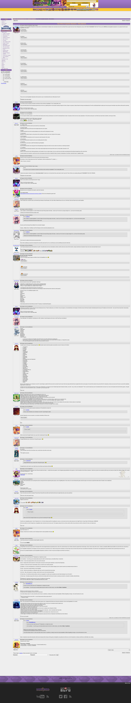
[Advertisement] (65, 15)
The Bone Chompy (16, 448)
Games (50, 6)
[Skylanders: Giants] (81, 9)
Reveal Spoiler (24, 30)
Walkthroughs (42, 6)
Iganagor (16, 639)
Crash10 (16, 406)
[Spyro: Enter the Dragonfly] (53, 9)
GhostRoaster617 (16, 245)
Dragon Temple (6, 43)
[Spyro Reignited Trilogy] (34, 9)
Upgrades (3, 60)
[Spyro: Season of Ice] (46, 9)
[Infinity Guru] (65, 689)
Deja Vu (16, 123)
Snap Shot (16, 498)
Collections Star (5, 59)
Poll (6, 70)
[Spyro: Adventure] (56, 9)
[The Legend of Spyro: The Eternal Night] (72, 9)
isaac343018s (16, 280)
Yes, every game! (6, 74)
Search (3, 22)
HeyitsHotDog (16, 230)
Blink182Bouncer (16, 555)
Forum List (4, 20)
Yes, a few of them (6, 77)
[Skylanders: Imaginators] (93, 9)
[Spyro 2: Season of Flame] (50, 9)
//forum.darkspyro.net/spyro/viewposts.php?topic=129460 (30, 193)
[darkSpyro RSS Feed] (47, 696)
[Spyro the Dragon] (37, 9)
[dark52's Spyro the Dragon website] (49, 3)
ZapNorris (16, 209)
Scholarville (5, 36)
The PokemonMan (16, 25)
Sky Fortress (5, 38)
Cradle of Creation (6, 33)
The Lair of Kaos (6, 46)
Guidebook (56, 6)
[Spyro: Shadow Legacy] (65, 9)
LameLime (16, 112)
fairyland (16, 343)
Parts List (3, 61)
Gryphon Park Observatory (5, 51)
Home (35, 6)
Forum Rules (4, 23)
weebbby (16, 327)
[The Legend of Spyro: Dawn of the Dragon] (75, 9)
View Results (3, 83)
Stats (3, 63)
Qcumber (16, 538)
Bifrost (16, 102)
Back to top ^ (128, 683)
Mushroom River (6, 34)
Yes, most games (6, 75)
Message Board (5, 68)
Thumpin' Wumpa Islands (6, 53)
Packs (3, 65)
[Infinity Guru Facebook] (65, 696)
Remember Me (71, 6)
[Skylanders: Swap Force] (84, 9)
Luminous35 (16, 199)
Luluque (16, 582)
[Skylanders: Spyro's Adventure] (78, 9)
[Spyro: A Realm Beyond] (96, 9)
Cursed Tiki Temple (6, 55)
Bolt (16, 468)
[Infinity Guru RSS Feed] (70, 696)
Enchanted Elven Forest (6, 49)
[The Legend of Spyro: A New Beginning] (68, 9)
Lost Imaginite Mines (5, 57)
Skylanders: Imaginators (6, 30)
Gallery (3, 67)
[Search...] (97, 1)
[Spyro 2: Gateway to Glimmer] (40, 9)
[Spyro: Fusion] (59, 9)
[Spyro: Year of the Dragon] (43, 9)
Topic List (123, 20)
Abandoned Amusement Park (6, 45)
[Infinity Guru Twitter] (60, 696)
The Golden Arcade (6, 41)
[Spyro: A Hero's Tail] (62, 9)
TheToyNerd (16, 215)
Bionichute (16, 188)
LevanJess (16, 600)
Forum (62, 6)
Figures (3, 64)
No (3, 80)
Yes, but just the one (7, 78)
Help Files (4, 24)
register (21, 653)
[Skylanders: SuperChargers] (90, 9)
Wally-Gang (16, 479)
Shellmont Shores (6, 37)
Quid (16, 545)
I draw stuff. (22, 474)
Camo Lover (16, 393)
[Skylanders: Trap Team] (87, 9)
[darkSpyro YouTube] (40, 696)
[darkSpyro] (43, 689)
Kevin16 (16, 491)
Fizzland (4, 40)
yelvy (16, 425)
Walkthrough (4, 32)
